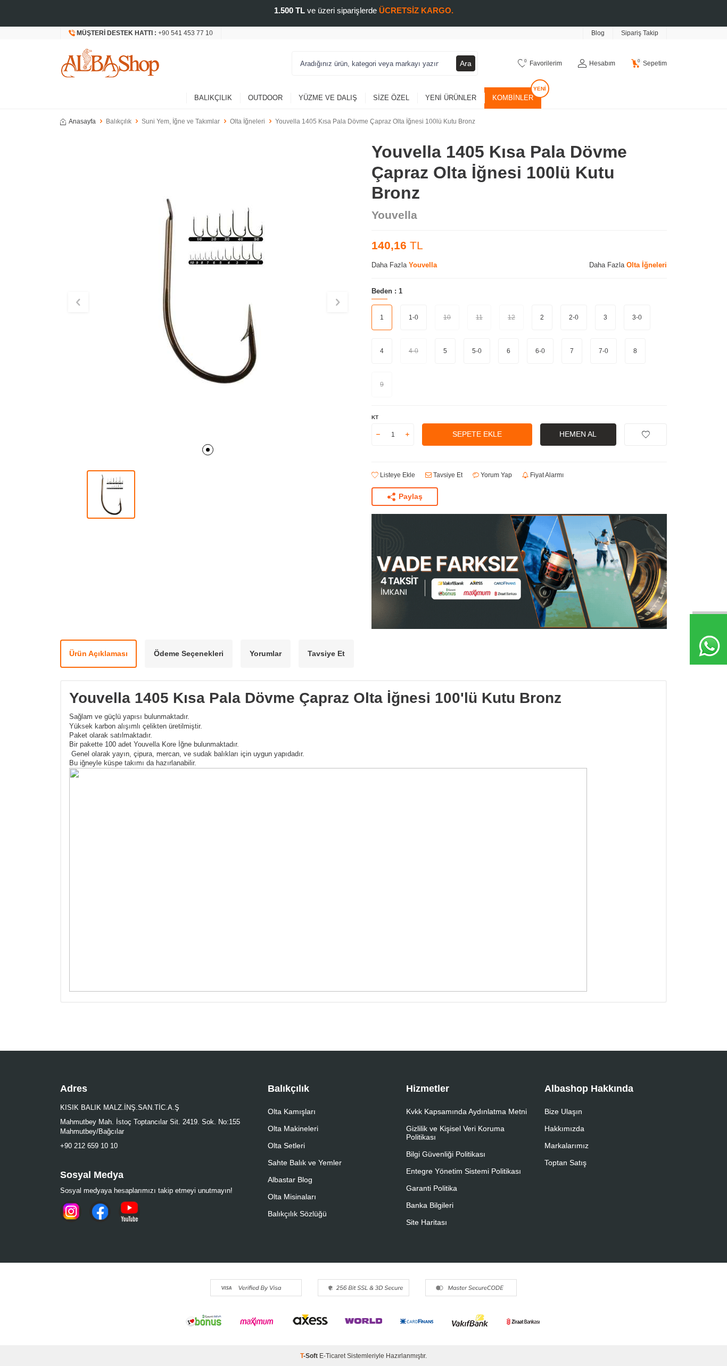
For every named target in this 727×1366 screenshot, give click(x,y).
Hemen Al (578, 434)
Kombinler (512, 98)
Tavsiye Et (447, 475)
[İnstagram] (70, 1211)
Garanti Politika (431, 1188)
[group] (208, 289)
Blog (598, 33)
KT (374, 417)
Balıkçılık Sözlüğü (297, 1213)
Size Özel (391, 98)
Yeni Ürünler (450, 98)
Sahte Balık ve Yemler (305, 1162)
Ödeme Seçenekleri (189, 653)
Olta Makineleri (293, 1128)
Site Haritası (426, 1222)
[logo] (110, 63)
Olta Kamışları (292, 1111)
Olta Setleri (286, 1145)
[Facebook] (100, 1211)
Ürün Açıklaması (98, 653)
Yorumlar (266, 653)
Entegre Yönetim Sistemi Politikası (463, 1171)
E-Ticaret (332, 1356)
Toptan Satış (565, 1162)
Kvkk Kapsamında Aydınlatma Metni (466, 1111)
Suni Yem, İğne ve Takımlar (181, 121)
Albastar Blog (290, 1179)
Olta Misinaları (292, 1196)
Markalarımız (566, 1145)
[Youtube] (129, 1211)
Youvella (394, 215)
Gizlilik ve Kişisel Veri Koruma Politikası (455, 1132)
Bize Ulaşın (563, 1111)
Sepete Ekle (477, 434)
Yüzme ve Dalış (328, 98)
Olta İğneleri (247, 121)
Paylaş (411, 496)
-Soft (309, 1356)
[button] (208, 450)
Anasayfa (82, 121)
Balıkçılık (213, 98)
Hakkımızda (564, 1128)
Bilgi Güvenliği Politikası (445, 1154)
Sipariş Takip (639, 33)
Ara (466, 63)
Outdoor (265, 98)
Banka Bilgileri (429, 1205)
